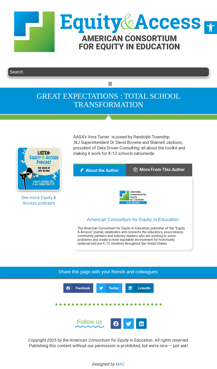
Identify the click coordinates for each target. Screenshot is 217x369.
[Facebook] (116, 323)
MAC (120, 364)
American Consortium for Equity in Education (133, 219)
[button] (210, 27)
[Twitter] (128, 323)
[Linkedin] (141, 323)
